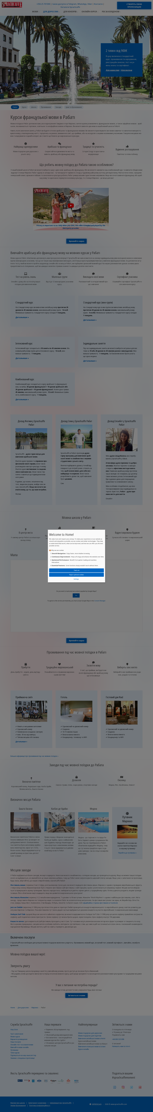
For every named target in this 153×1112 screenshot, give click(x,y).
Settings (76, 579)
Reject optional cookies (76, 575)
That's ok (76, 570)
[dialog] (76, 556)
